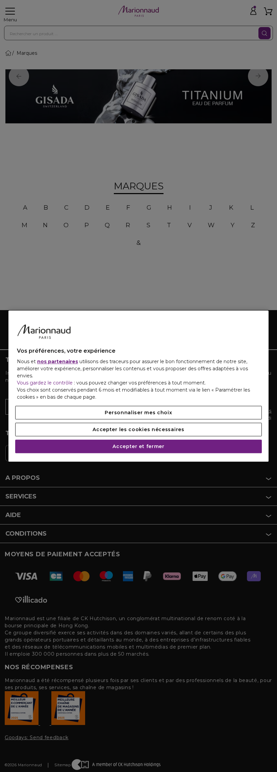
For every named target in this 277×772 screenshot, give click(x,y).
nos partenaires (57, 361)
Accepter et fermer (138, 446)
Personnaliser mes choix (138, 413)
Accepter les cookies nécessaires (138, 429)
